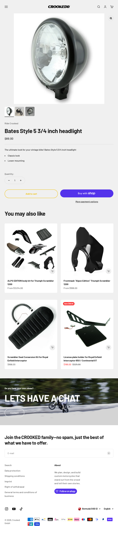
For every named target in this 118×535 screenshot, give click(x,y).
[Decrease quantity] (9, 180)
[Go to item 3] (30, 112)
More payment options (87, 201)
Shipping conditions (15, 476)
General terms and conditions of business (21, 494)
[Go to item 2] (19, 112)
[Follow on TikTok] (21, 509)
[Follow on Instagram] (6, 509)
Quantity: (9, 173)
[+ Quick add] (52, 271)
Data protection (12, 470)
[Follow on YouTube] (14, 509)
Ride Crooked (11, 123)
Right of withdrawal (14, 486)
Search (8, 465)
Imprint (8, 481)
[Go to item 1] (9, 112)
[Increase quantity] (21, 180)
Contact (14, 412)
